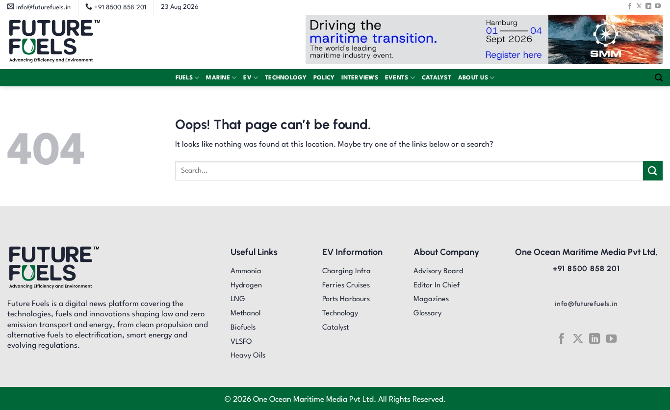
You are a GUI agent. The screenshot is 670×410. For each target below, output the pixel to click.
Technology (286, 78)
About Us (473, 78)
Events (397, 78)
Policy (324, 78)
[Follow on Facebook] (630, 5)
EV (247, 78)
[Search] (659, 77)
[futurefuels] (54, 42)
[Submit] (653, 170)
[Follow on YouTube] (658, 5)
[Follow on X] (639, 5)
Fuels (184, 78)
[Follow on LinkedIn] (648, 5)
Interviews (359, 78)
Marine (218, 78)
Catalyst (436, 78)
